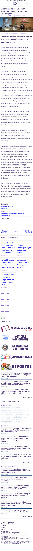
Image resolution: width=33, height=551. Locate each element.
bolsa (20, 422)
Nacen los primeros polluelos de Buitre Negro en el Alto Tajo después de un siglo (16, 503)
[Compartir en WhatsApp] (16, 222)
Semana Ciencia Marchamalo (11, 407)
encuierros (5, 410)
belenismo (4, 213)
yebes (25, 417)
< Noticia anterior (4, 231)
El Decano (11, 16)
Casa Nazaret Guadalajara (11, 417)
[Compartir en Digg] (30, 222)
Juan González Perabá (8, 419)
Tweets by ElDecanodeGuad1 (10, 401)
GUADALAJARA (7, 206)
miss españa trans (7, 414)
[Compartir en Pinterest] (23, 222)
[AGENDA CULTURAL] (16, 328)
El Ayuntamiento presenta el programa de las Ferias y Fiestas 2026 (7, 279)
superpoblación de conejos (20, 410)
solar (27, 415)
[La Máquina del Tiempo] (16, 347)
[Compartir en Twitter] (5, 222)
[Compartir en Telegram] (12, 222)
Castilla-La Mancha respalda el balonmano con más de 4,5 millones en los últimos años (15, 391)
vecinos (19, 419)
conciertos (13, 412)
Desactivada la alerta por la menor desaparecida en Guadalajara (15, 479)
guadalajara (5, 215)
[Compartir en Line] (19, 222)
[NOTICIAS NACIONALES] (16, 338)
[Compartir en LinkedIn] (9, 222)
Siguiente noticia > (28, 231)
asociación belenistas (16, 213)
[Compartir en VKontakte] (12, 225)
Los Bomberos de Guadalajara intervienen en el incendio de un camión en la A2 (15, 448)
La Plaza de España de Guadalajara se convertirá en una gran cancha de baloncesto (16, 374)
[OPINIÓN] (5, 318)
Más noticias (27, 397)
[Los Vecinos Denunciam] (16, 357)
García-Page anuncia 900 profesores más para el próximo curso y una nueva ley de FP (15, 487)
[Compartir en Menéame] (2, 225)
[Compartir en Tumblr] (27, 222)
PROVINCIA (5, 209)
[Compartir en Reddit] (5, 225)
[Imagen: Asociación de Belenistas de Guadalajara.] (16, 24)
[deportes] (16, 366)
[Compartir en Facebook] (2, 222)
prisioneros (4, 412)
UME (20, 412)
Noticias (16, 232)
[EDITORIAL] (5, 322)
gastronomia (19, 415)
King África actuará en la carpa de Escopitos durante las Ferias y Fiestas (16, 456)
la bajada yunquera (9, 422)
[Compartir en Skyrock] (9, 225)
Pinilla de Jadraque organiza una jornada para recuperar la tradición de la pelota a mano (15, 383)
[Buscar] (30, 3)
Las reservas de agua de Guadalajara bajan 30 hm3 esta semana (24, 247)
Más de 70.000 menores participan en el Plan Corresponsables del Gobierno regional (16, 430)
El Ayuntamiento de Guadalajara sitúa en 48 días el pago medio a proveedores (8, 247)
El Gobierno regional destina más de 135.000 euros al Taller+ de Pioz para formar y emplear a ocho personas (16, 439)
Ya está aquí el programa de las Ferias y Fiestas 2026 (15, 511)
